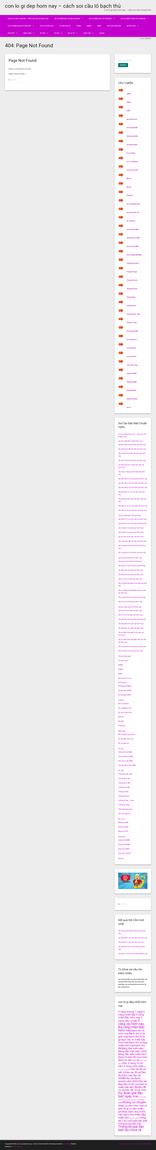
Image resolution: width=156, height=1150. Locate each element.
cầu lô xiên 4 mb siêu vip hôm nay (130, 537)
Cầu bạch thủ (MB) (132, 229)
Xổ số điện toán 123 (133, 212)
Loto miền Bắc (131, 348)
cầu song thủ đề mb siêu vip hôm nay (132, 541)
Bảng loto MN (123, 827)
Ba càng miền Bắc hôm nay (131, 1028)
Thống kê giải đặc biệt (129, 1123)
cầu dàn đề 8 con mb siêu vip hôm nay (132, 487)
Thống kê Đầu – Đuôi (133, 314)
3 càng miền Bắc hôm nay (131, 1016)
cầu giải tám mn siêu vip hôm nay (130, 628)
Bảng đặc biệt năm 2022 (132, 1051)
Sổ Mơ (101, 33)
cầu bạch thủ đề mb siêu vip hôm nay (132, 449)
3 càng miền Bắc (131, 1013)
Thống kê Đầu (131, 297)
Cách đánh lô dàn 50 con (132, 1056)
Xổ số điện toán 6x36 (133, 204)
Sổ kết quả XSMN (132, 136)
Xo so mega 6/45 (132, 161)
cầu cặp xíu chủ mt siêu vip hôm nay (131, 566)
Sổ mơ (129, 407)
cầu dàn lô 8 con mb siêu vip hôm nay (132, 523)
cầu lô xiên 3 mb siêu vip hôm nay (130, 532)
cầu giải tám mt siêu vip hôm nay (130, 574)
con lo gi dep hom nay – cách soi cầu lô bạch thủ (63, 6)
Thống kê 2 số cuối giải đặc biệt (132, 1119)
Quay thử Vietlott (132, 399)
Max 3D (129, 178)
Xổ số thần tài (131, 221)
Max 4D (129, 187)
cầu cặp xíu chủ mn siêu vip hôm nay (132, 619)
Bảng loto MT (123, 831)
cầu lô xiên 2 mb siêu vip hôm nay (130, 528)
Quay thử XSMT (131, 390)
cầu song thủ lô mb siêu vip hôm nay (132, 552)
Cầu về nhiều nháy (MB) (134, 255)
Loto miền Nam (131, 356)
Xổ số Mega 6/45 (124, 708)
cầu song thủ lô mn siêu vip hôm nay (132, 646)
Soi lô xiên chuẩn (133, 1118)
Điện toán (27, 33)
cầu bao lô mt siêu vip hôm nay (130, 561)
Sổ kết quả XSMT (132, 144)
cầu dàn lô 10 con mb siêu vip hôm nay (132, 506)
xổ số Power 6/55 (132, 170)
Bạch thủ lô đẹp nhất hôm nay (132, 1044)
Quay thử (87, 33)
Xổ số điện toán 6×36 (126, 734)
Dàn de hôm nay (132, 1074)
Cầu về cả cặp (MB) (133, 246)
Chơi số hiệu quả (46, 26)
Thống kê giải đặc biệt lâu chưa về (131, 1128)
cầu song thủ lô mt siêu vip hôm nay (131, 597)
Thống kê (130, 195)
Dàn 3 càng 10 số (132, 1063)
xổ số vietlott (131, 153)
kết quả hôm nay (132, 119)
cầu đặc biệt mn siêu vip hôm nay (130, 624)
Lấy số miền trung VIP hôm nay (133, 19)
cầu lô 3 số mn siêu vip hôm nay (130, 615)
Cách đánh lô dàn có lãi (132, 1059)
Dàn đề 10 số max (135, 1090)
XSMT (99, 26)
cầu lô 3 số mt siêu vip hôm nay (130, 579)
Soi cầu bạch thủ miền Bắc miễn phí (132, 1114)
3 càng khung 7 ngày (130, 1011)
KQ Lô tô (71, 33)
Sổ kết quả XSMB (132, 127)
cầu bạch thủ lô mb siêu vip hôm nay (132, 460)
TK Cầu (42, 33)
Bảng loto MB (123, 822)
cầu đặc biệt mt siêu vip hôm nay (130, 570)
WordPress (66, 1144)
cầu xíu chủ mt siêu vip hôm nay (130, 602)
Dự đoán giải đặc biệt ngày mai (130, 1094)
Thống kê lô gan (132, 272)
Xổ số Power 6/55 (125, 712)
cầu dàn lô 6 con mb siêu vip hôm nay (132, 519)
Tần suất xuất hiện (132, 331)
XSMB (78, 26)
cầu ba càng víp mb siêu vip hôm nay (132, 445)
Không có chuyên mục (132, 1103)
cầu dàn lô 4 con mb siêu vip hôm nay (132, 510)
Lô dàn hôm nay (134, 1105)
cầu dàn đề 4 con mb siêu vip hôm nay (132, 479)
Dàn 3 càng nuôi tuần (130, 1066)
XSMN (89, 26)
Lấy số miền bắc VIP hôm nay (100, 19)
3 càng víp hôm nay (131, 1022)
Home (142, 38)
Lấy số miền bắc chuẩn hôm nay (67, 19)
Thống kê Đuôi (131, 305)
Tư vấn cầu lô (65, 26)
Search (123, 65)
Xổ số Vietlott (123, 704)
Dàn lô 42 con (131, 1084)
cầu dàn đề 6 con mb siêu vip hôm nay (132, 483)
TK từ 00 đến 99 (132, 339)
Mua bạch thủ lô (131, 1111)
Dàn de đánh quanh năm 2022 (129, 1080)
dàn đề (133, 1087)
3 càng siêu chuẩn (130, 1019)
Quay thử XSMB (131, 373)
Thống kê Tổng (131, 322)
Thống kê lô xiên (132, 280)
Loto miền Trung (132, 365)
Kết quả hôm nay (114, 26)
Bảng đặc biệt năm (133, 1048)
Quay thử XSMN (132, 382)
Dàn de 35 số (133, 1072)
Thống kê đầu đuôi (133, 263)
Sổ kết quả (131, 26)
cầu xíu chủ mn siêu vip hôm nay (130, 651)
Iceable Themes (17, 1146)
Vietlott (11, 33)
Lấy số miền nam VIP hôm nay (19, 26)
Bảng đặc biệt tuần (129, 1054)
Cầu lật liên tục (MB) (133, 238)
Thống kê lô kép (132, 289)
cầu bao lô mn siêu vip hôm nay (130, 610)
